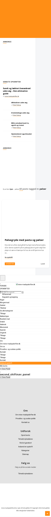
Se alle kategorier (6, 311)
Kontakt (3, 352)
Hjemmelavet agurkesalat (21, 134)
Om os (2, 346)
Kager (2, 300)
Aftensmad (6, 294)
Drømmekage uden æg (20, 113)
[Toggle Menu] (2, 278)
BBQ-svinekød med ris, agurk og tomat (20, 124)
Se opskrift (9, 257)
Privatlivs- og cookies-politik (10, 349)
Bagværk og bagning (10, 297)
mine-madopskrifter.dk (12, 96)
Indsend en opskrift (25, 447)
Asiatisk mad (5, 319)
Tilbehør (3, 308)
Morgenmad (4, 302)
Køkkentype (4, 316)
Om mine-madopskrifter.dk (10, 344)
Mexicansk (4, 327)
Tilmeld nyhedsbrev (25, 439)
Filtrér (7, 195)
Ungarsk (3, 333)
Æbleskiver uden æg (19, 102)
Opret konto (25, 435)
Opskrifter (10, 264)
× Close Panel (5, 369)
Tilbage (3, 313)
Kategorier (25, 450)
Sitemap (25, 454)
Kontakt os (26, 422)
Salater (2, 305)
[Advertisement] (18, 60)
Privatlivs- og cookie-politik (25, 418)
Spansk (3, 330)
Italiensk (3, 324)
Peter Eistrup (17, 105)
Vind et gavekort (25, 443)
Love (43, 264)
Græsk (2, 322)
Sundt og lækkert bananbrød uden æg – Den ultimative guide (16, 91)
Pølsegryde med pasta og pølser (24, 240)
